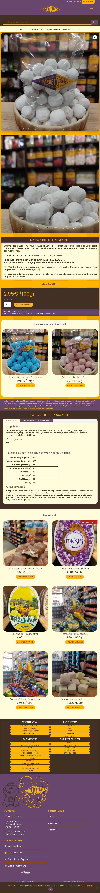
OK (51, 889)
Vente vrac (52, 314)
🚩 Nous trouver (13, 816)
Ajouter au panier (24, 304)
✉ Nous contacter (14, 845)
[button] (95, 37)
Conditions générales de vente (75, 881)
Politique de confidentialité (25, 881)
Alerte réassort (74, 576)
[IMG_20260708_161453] (50, 232)
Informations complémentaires (36, 421)
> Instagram (54, 823)
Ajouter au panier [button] (25, 385)
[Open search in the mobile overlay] (50, 22)
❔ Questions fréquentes (17, 859)
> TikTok (52, 829)
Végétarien (44, 314)
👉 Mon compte (73, 1)
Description (11, 421)
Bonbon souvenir (16, 314)
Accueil (23, 29)
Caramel (56, 29)
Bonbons (46, 29)
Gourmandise (35, 29)
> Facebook (54, 816)
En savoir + (50, 284)
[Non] (97, 888)
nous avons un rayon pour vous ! (47, 255)
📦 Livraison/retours (15, 865)
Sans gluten (34, 314)
